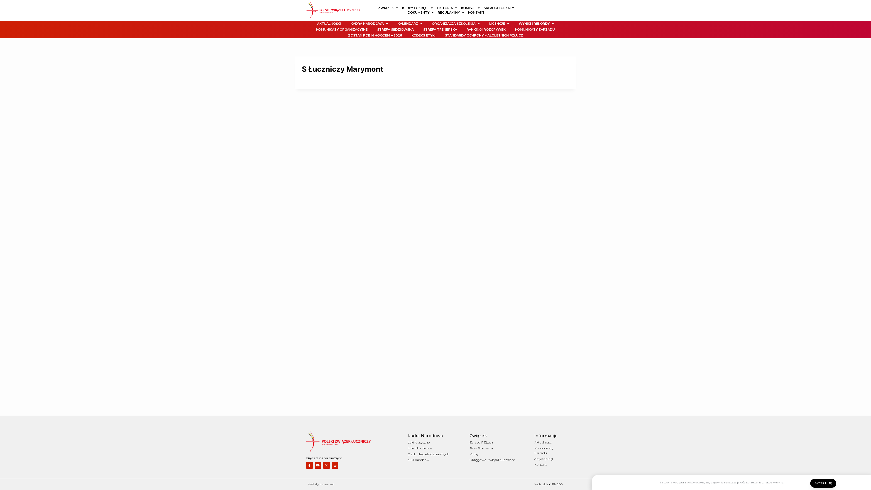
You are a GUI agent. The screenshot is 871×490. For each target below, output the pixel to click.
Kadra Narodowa (367, 24)
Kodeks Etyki (423, 35)
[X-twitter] (326, 465)
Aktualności (329, 24)
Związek (386, 8)
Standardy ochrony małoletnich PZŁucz (484, 35)
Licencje (497, 24)
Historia (445, 8)
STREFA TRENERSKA (440, 29)
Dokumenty (418, 12)
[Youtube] (318, 465)
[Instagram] (335, 465)
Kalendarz (408, 24)
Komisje (468, 8)
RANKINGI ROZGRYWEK (486, 29)
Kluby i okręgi (415, 8)
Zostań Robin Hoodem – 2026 (375, 35)
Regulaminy (449, 12)
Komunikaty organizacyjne (342, 29)
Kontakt (476, 12)
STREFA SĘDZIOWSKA (395, 29)
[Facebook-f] (309, 465)
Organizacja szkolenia (453, 24)
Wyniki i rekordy (534, 24)
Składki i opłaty (499, 8)
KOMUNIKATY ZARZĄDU (535, 29)
